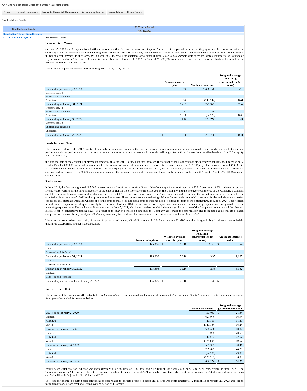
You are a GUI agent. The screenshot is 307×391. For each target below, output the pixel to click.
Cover (7, 12)
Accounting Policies (93, 12)
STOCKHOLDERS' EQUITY (17, 37)
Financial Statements (26, 12)
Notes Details (134, 12)
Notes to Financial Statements (60, 12)
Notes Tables (115, 12)
